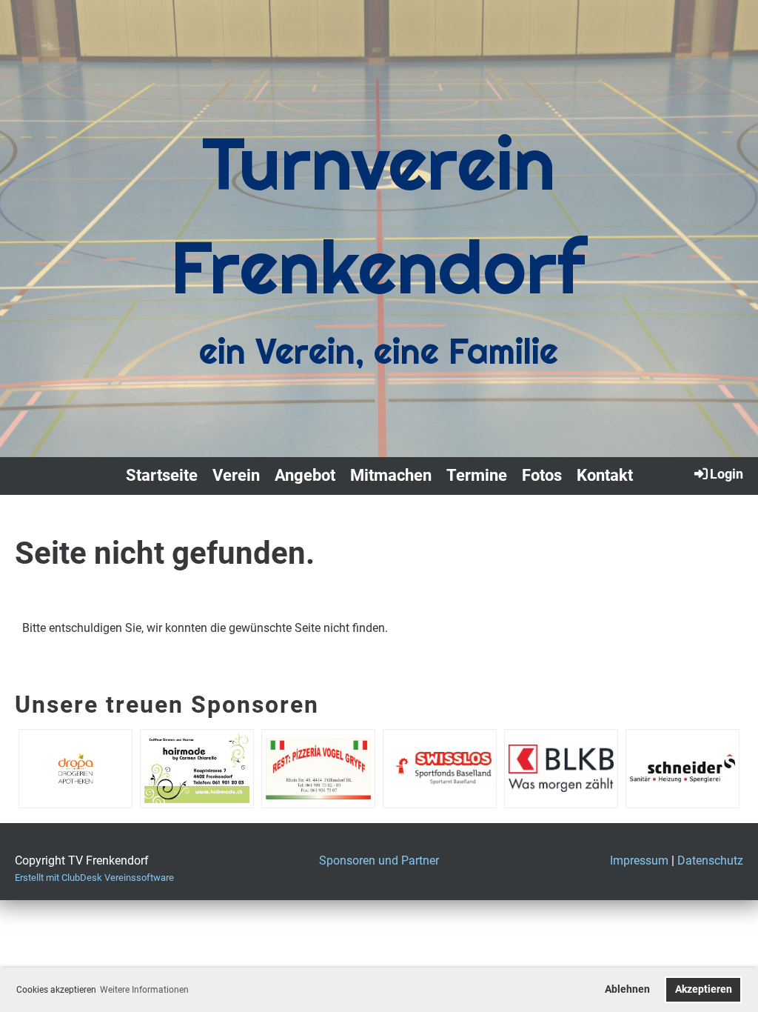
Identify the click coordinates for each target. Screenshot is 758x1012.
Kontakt (605, 475)
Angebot (305, 475)
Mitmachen (391, 475)
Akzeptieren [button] (703, 989)
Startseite (162, 475)
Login (726, 474)
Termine (476, 475)
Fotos (542, 475)
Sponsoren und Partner (379, 860)
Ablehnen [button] (627, 989)
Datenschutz (710, 860)
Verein (236, 475)
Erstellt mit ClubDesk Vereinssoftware (94, 877)
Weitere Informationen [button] (144, 990)
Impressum (639, 860)
